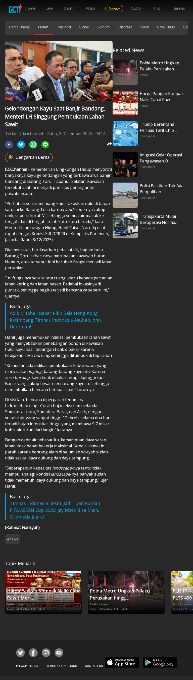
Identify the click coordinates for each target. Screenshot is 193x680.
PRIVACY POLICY (27, 666)
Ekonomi (103, 27)
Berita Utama (19, 27)
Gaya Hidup (166, 27)
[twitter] (21, 145)
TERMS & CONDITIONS (61, 666)
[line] (45, 145)
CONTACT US (94, 666)
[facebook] (9, 145)
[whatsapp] (33, 145)
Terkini (44, 27)
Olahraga (125, 27)
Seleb (144, 27)
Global (84, 27)
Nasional (64, 27)
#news (12, 539)
